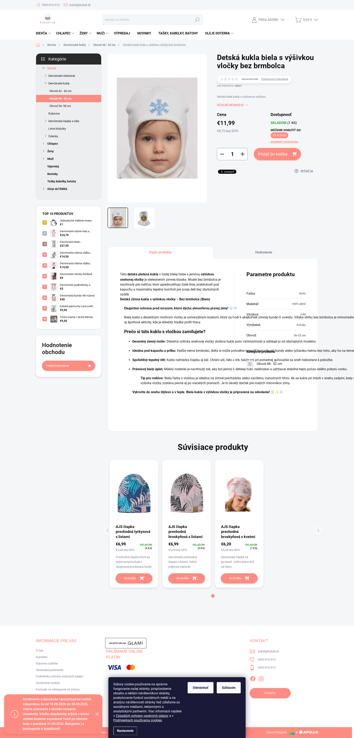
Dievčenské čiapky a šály (63, 121)
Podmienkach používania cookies (137, 720)
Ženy (50, 151)
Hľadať (197, 19)
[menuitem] (44, 33)
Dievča (51, 68)
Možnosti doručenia (284, 142)
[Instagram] (261, 678)
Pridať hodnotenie (57, 365)
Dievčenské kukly (59, 83)
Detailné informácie (230, 104)
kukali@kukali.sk (268, 651)
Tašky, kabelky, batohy (61, 181)
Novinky (52, 174)
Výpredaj (53, 166)
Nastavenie (125, 731)
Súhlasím (229, 688)
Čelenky (53, 136)
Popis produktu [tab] (160, 252)
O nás (39, 650)
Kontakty (42, 657)
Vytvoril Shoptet (276, 732)
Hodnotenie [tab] (263, 252)
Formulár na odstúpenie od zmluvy (58, 689)
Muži (50, 158)
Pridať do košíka (272, 154)
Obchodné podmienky (50, 670)
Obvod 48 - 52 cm (60, 98)
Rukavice (54, 113)
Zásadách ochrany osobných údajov (142, 716)
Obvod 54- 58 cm (60, 106)
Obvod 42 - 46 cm (60, 91)
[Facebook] (253, 678)
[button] (213, 596)
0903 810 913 (267, 659)
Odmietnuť (200, 688)
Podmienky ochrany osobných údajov (59, 676)
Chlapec (52, 143)
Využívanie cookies (48, 683)
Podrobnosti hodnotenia (274, 79)
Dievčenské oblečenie (61, 75)
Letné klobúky (57, 128)
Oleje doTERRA (57, 189)
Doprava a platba (47, 663)
